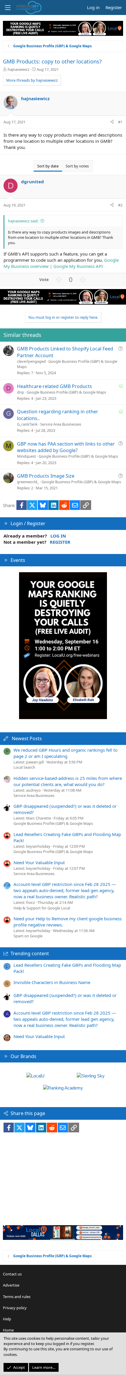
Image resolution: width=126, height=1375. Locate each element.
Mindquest (26, 456)
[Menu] (7, 7)
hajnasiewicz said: (23, 221)
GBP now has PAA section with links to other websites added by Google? (66, 447)
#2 (120, 205)
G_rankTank (27, 424)
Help (7, 1319)
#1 (120, 122)
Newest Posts (27, 738)
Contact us (12, 1274)
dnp (20, 392)
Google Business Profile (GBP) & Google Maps (66, 392)
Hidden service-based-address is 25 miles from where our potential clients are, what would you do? (67, 781)
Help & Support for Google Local (41, 908)
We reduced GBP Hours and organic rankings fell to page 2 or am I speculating (65, 753)
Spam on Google (27, 936)
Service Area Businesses (60, 424)
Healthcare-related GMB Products (54, 386)
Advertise (11, 1285)
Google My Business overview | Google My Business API (61, 263)
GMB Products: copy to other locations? (52, 61)
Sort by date (48, 166)
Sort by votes (77, 166)
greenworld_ (28, 481)
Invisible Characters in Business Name (51, 982)
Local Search (24, 767)
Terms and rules (16, 1296)
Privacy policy (15, 1307)
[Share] (112, 121)
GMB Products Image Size (45, 476)
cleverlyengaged (31, 361)
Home (8, 1330)
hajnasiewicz (18, 69)
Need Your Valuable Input (39, 862)
